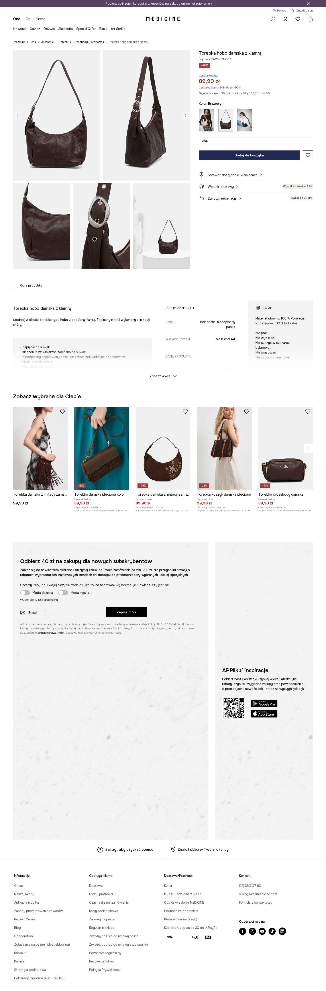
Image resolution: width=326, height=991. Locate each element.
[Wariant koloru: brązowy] (225, 120)
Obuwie (49, 29)
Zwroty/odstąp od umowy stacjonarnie (118, 945)
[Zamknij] (308, 3)
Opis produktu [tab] (31, 285)
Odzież (35, 29)
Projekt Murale (24, 919)
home (40, 19)
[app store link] (264, 714)
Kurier (168, 886)
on (28, 19)
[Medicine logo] (163, 19)
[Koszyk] (309, 19)
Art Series (118, 29)
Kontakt (20, 953)
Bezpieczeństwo (101, 961)
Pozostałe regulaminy (105, 953)
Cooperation (23, 936)
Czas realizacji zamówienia (109, 902)
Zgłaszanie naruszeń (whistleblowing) (42, 945)
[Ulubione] (298, 19)
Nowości (19, 29)
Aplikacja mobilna (26, 902)
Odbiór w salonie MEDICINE (184, 902)
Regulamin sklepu (101, 928)
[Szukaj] (273, 19)
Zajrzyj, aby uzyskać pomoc (129, 849)
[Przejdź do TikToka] (272, 931)
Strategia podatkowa (30, 970)
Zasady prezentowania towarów (38, 911)
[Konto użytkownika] (285, 19)
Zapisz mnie (127, 612)
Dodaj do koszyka (249, 155)
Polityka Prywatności (104, 970)
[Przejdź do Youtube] (262, 931)
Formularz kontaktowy (255, 902)
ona (16, 19)
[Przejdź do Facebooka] (242, 931)
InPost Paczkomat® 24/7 (182, 894)
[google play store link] (264, 704)
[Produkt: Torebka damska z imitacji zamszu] (40, 448)
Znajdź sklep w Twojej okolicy (203, 849)
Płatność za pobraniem (181, 911)
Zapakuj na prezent (103, 919)
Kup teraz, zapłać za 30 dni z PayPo (191, 928)
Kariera (19, 961)
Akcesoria (65, 29)
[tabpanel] (163, 335)
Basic (103, 29)
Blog (17, 928)
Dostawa (96, 886)
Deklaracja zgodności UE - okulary (39, 978)
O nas (18, 886)
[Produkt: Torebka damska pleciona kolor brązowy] (101, 448)
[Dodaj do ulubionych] (308, 155)
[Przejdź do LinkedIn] (282, 931)
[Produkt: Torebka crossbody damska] (285, 448)
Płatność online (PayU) (180, 919)
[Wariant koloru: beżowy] (206, 120)
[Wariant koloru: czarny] (245, 120)
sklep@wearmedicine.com (258, 894)
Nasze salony (24, 894)
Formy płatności (101, 894)
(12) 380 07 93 (250, 886)
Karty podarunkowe (103, 911)
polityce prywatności (50, 633)
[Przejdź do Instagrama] (252, 931)
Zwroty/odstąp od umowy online (113, 936)
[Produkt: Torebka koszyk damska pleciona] (224, 448)
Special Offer (86, 29)
